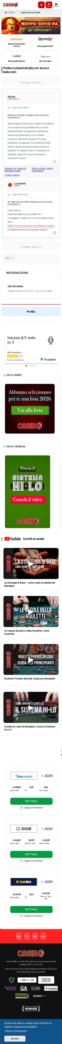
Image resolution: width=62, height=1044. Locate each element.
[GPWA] (22, 996)
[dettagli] (23, 829)
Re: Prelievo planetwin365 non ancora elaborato (30, 203)
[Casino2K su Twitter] (35, 936)
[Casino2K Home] (10, 5)
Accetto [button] (15, 1038)
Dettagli (31, 801)
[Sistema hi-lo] (30, 409)
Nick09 (11, 97)
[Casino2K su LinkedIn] (43, 936)
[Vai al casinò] (16, 40)
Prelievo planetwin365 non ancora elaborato (26, 70)
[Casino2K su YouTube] (19, 936)
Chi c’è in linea (15, 286)
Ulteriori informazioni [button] (16, 1031)
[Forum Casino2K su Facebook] (27, 936)
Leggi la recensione (33, 808)
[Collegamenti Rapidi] (41, 5)
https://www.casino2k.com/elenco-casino (31, 225)
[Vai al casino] (23, 776)
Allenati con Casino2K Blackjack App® (15, 169)
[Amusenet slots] (31, 25)
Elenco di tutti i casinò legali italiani (42, 169)
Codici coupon (12, 175)
